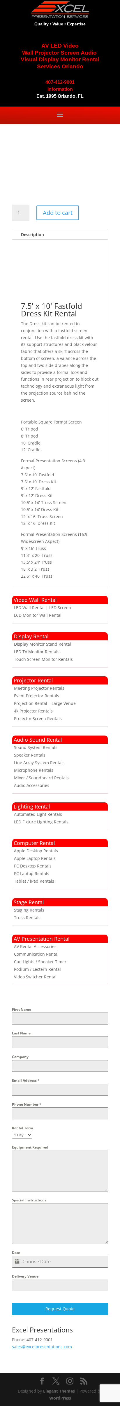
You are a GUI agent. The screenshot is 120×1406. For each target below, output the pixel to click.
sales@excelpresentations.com (42, 1346)
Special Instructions (29, 1200)
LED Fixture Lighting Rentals (41, 822)
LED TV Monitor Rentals (36, 651)
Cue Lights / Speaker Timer (40, 961)
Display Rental (31, 636)
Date (16, 1252)
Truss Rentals (27, 917)
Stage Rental (29, 902)
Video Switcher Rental (35, 977)
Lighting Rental (32, 806)
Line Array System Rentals (39, 762)
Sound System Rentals (35, 747)
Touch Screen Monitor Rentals (43, 659)
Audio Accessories (31, 785)
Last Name (21, 1033)
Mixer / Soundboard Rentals (41, 777)
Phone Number (26, 1104)
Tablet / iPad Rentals (34, 881)
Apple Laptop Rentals (35, 858)
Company (20, 1056)
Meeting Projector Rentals (39, 688)
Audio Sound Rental (38, 739)
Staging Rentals (29, 910)
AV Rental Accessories (35, 946)
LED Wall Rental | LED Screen (42, 607)
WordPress (60, 1398)
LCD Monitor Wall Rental (37, 615)
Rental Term (22, 1128)
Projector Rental (33, 680)
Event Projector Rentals (36, 695)
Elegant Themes (59, 1391)
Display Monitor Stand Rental (42, 644)
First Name (21, 1009)
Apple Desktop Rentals (36, 850)
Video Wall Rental (35, 599)
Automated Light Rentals (38, 814)
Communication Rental (36, 954)
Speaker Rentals (29, 755)
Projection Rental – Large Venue (45, 703)
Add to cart (58, 213)
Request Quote (60, 1308)
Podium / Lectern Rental (37, 969)
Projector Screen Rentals (38, 718)
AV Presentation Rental (42, 938)
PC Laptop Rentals (31, 873)
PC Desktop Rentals (33, 866)
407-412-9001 (60, 82)
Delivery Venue (25, 1276)
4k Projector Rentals (33, 711)
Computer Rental (34, 842)
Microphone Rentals (33, 770)
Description (32, 234)
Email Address (26, 1080)
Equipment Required (30, 1147)
